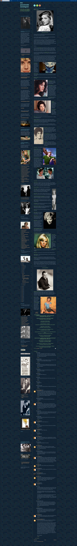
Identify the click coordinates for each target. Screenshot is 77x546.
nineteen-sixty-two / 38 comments (25, 171)
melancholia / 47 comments (24, 169)
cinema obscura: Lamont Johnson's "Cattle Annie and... (25, 279)
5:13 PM (38, 401)
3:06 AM (38, 536)
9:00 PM (38, 466)
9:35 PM (38, 440)
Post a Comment (37, 538)
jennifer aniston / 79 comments (25, 166)
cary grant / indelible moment (25, 197)
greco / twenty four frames (24, 320)
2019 (22, 264)
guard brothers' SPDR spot (24, 236)
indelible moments (23, 238)
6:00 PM (38, 409)
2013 (22, 292)
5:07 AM (38, 481)
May (23, 270)
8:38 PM (38, 367)
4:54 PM (38, 396)
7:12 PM (38, 414)
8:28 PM (38, 427)
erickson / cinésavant (24, 319)
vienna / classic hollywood (24, 324)
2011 (22, 295)
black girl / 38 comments (24, 170)
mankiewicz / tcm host (24, 321)
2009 (22, 297)
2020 (22, 263)
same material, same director (25, 275)
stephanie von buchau (24, 246)
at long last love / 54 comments (25, 168)
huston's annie (23, 237)
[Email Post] (55, 348)
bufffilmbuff (39, 445)
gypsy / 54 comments (24, 167)
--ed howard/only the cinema (25, 117)
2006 (22, 301)
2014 (22, 291)
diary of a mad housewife (24, 234)
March (23, 273)
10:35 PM (38, 449)
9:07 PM (38, 471)
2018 (22, 286)
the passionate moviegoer (24, 5)
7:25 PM (38, 380)
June (23, 269)
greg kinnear (23, 235)
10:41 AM (38, 388)
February (23, 283)
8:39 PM (38, 431)
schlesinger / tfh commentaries (25, 323)
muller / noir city (23, 322)
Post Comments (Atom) (40, 541)
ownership (23, 276)
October (23, 268)
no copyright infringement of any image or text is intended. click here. (25, 463)
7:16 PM (38, 419)
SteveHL (38, 464)
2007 (22, 300)
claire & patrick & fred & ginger (25, 232)
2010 (22, 296)
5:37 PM (38, 375)
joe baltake (38, 402)
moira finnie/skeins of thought (25, 101)
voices (23, 274)
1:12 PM (38, 499)
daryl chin (22, 233)
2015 (22, 290)
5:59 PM (38, 357)
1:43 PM (38, 506)
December (23, 265)
